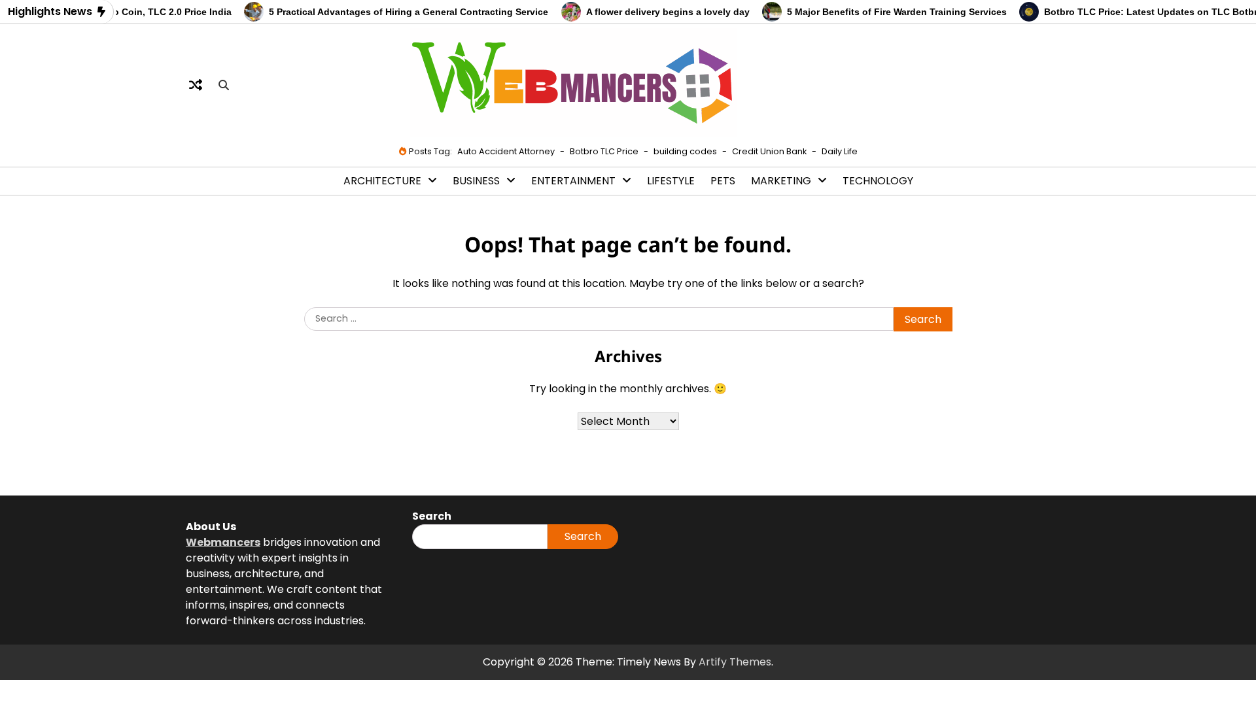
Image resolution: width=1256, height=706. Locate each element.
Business (476, 180)
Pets (722, 180)
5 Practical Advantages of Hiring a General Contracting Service (398, 12)
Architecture (382, 180)
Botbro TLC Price (604, 151)
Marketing (781, 180)
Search (583, 536)
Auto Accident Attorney (506, 151)
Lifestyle (671, 180)
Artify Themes (735, 661)
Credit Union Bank (769, 151)
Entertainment (573, 180)
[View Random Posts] (195, 85)
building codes (685, 151)
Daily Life (840, 151)
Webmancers (223, 542)
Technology (878, 180)
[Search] (224, 85)
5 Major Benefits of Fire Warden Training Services (886, 12)
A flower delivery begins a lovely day (657, 12)
